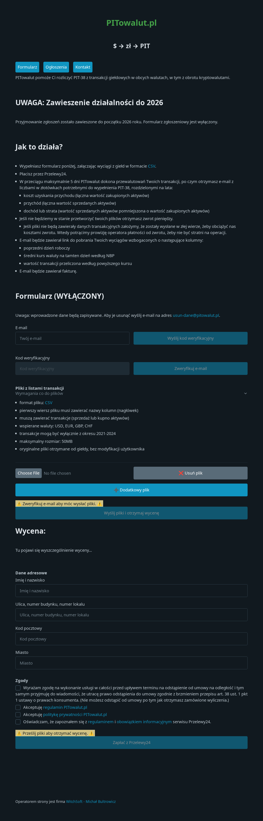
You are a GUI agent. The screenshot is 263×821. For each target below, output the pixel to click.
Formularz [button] (27, 67)
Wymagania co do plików (39, 393)
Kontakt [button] (82, 67)
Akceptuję (54, 707)
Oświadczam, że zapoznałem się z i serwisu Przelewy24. (116, 721)
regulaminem (101, 721)
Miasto (21, 652)
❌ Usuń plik (191, 473)
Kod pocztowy (28, 628)
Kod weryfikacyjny (32, 358)
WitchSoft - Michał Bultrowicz (91, 801)
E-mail (21, 327)
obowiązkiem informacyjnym (144, 721)
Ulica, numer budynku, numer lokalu (50, 604)
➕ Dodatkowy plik (131, 490)
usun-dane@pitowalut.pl (196, 315)
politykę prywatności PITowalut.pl (75, 714)
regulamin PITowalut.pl (65, 707)
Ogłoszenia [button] (56, 67)
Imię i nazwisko (30, 580)
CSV (151, 166)
